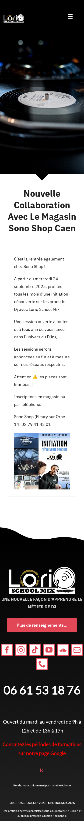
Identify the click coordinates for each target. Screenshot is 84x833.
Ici (42, 770)
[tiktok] (35, 650)
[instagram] (21, 650)
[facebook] (7, 650)
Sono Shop (33, 266)
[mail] (77, 650)
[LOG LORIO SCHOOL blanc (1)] (14, 15)
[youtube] (49, 650)
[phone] (42, 664)
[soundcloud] (63, 650)
